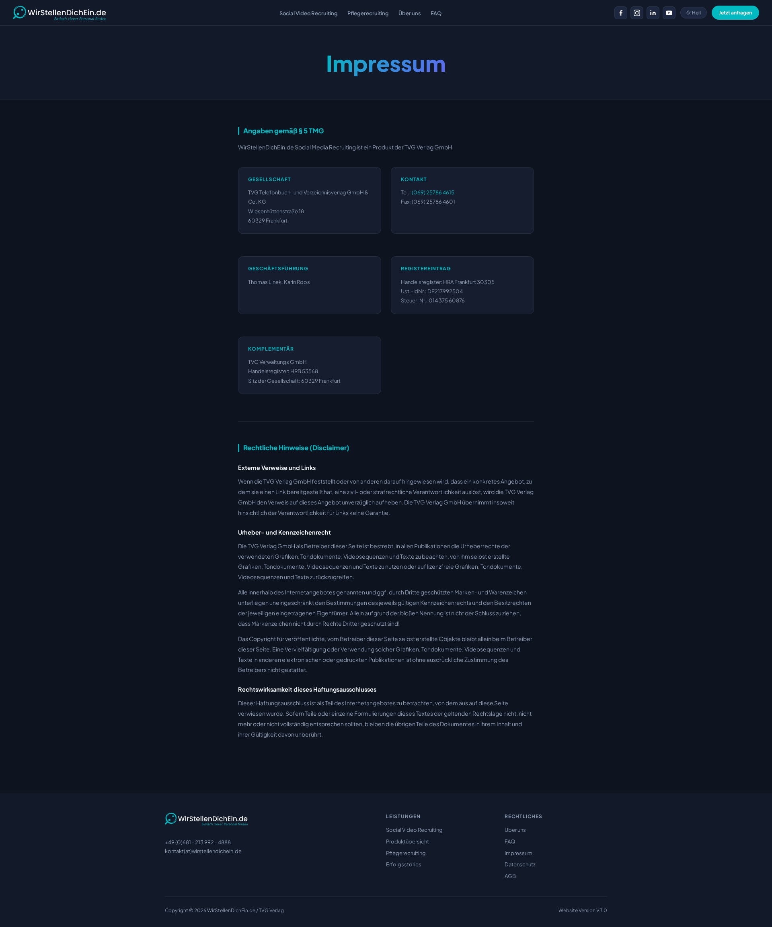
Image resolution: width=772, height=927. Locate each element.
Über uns (515, 830)
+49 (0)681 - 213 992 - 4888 (198, 842)
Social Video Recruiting (414, 830)
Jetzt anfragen (735, 13)
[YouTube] (669, 12)
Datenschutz (520, 864)
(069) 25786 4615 (433, 192)
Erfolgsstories (403, 864)
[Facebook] (620, 12)
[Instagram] (636, 12)
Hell (696, 13)
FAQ (510, 841)
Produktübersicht (407, 841)
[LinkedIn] (653, 12)
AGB (510, 876)
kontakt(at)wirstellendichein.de (203, 851)
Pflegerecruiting (406, 853)
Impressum (518, 853)
